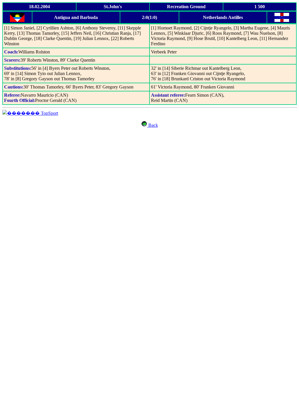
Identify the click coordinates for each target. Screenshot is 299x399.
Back (152, 125)
